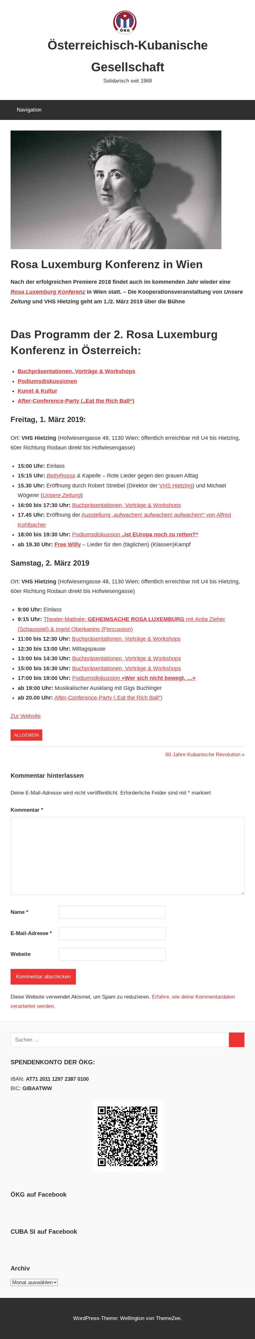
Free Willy (67, 544)
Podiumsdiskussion (135, 534)
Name (19, 912)
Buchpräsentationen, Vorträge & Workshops (126, 505)
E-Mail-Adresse (31, 933)
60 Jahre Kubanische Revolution (202, 754)
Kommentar (27, 810)
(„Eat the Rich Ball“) (138, 698)
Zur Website (26, 716)
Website (20, 954)
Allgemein (26, 735)
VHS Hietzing (175, 485)
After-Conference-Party (84, 698)
